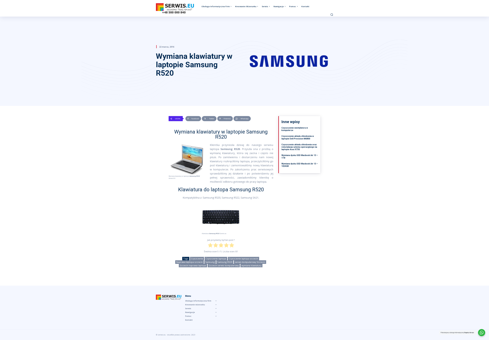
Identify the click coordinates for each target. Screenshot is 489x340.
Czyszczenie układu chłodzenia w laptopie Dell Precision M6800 (297, 137)
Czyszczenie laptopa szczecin (243, 258)
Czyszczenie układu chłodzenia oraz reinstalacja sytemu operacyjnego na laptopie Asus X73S (299, 147)
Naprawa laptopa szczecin (189, 262)
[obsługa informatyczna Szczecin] (178, 8)
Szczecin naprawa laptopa (193, 265)
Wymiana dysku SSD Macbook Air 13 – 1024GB (299, 164)
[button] (331, 14)
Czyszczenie (197, 258)
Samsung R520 (224, 262)
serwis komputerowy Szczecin (250, 262)
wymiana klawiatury (251, 265)
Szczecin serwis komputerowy (224, 265)
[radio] (210, 246)
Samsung (210, 262)
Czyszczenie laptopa (216, 258)
